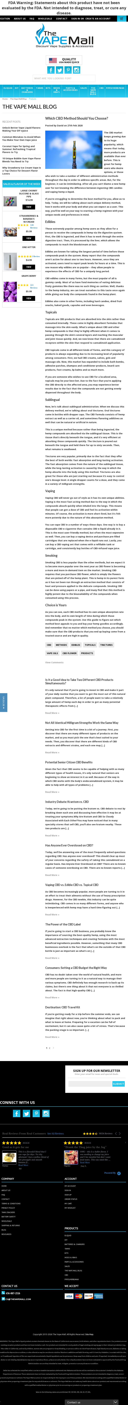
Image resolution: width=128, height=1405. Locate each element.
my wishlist (70, 1208)
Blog (4, 1230)
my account (70, 1186)
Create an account (98, 18)
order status (71, 1199)
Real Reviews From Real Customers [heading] (24, 1133)
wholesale (45, 18)
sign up (68, 1195)
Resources (6, 1234)
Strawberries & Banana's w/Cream (28, 218)
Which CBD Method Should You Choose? (76, 118)
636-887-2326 (13, 1293)
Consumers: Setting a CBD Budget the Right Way (76, 967)
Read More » (52, 712)
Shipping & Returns (11, 1225)
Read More (23, 1162)
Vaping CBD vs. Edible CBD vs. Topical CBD (71, 885)
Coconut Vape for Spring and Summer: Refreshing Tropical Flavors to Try (18, 149)
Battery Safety (8, 1216)
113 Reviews (33, 286)
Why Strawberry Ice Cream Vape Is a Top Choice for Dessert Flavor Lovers (21, 170)
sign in (68, 1190)
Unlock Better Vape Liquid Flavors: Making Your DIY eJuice (21, 129)
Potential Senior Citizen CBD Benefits (69, 762)
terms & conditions (11, 1203)
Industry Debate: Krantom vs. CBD (67, 801)
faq (32, 18)
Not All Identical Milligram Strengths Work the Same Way (81, 722)
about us (20, 18)
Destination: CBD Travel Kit (62, 1007)
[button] (116, 1133)
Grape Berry (29, 275)
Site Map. (89, 1334)
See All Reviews (55, 1133)
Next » (53, 1048)
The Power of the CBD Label (63, 924)
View (28, 206)
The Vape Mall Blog (18, 99)
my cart (68, 1203)
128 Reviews (33, 226)
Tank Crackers (8, 1212)
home (4, 1186)
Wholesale (7, 1221)
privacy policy (8, 1208)
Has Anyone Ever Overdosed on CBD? (69, 845)
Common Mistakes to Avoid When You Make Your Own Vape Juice (21, 138)
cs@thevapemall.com (18, 1299)
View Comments (54, 662)
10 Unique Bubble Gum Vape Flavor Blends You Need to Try (21, 160)
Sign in (75, 18)
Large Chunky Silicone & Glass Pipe (29, 193)
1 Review (36, 256)
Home (5, 99)
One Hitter (28, 247)
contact (62, 18)
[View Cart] (122, 18)
